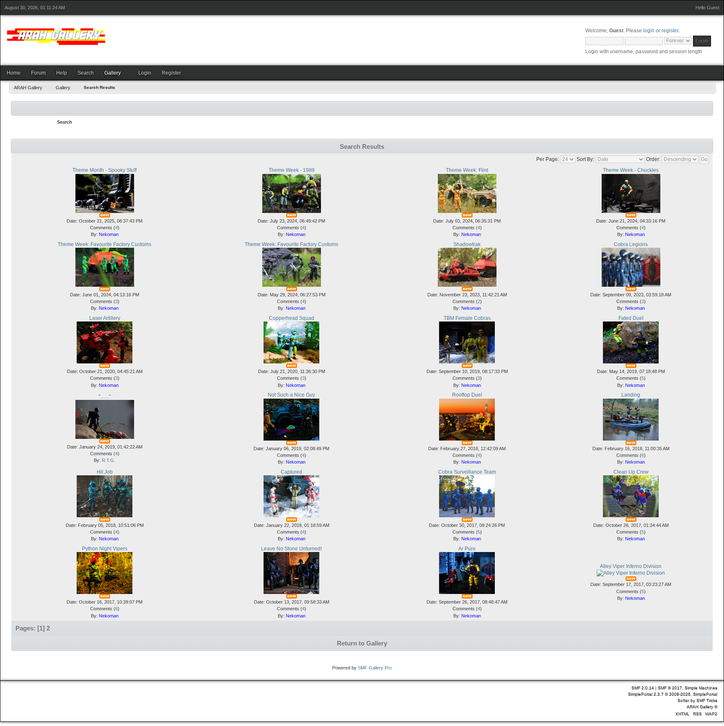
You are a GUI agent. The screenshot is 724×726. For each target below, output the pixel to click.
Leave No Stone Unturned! (291, 549)
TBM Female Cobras (467, 318)
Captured (291, 472)
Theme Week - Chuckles (631, 170)
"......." (104, 396)
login (648, 31)
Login (144, 73)
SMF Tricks (706, 700)
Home (14, 73)
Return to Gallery (362, 643)
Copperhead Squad (291, 318)
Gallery (112, 73)
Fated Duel (631, 318)
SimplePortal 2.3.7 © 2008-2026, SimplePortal (672, 694)
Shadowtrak (467, 244)
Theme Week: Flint (467, 170)
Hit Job (105, 472)
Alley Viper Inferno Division (631, 566)
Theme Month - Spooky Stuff (104, 170)
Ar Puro (467, 549)
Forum (38, 73)
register (670, 31)
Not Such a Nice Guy (291, 395)
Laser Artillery (104, 318)
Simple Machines (701, 687)
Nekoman (109, 234)
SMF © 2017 (670, 687)
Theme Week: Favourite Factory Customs (104, 244)
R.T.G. (108, 460)
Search (86, 73)
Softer (683, 700)
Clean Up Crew (631, 472)
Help (61, 73)
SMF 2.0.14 (642, 687)
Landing (630, 395)
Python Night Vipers (104, 549)
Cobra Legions (631, 244)
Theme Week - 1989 (292, 170)
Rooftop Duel (467, 395)
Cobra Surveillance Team (467, 472)
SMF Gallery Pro (375, 667)
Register (171, 73)
